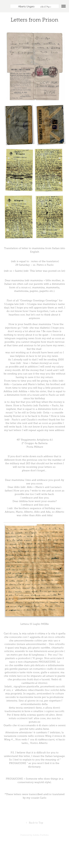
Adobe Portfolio (41, 835)
